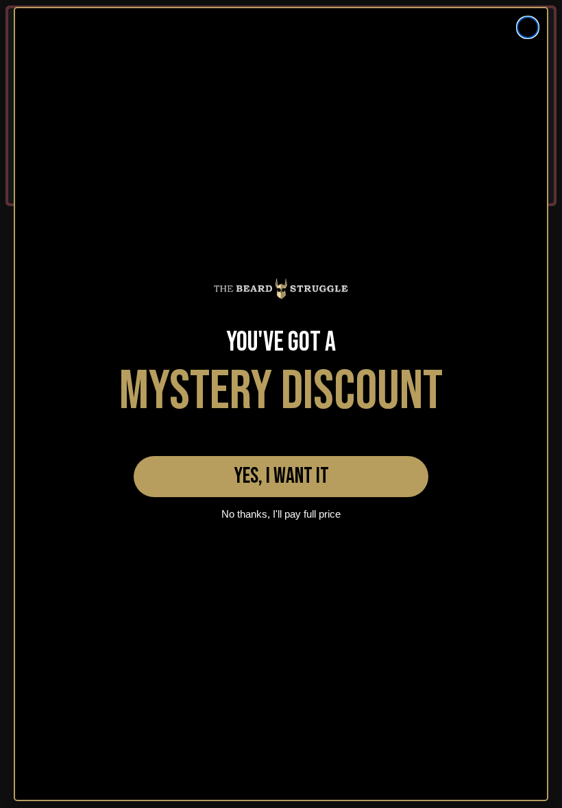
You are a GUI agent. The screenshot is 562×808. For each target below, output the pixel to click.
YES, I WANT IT (281, 476)
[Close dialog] (527, 27)
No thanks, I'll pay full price (281, 514)
